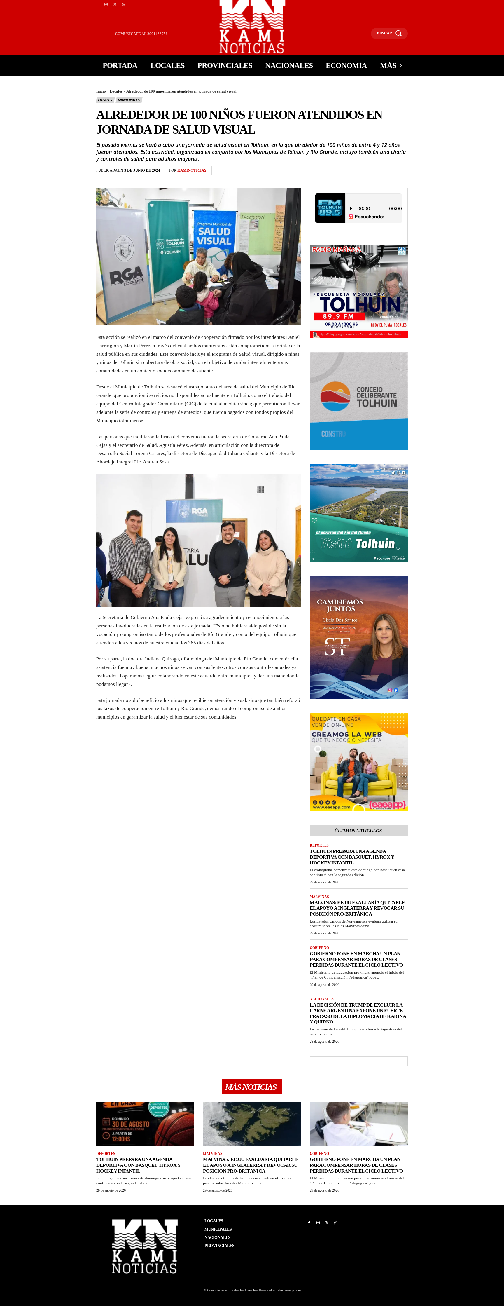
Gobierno (319, 948)
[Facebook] (97, 4)
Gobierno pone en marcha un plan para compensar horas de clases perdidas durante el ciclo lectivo (356, 959)
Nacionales (322, 999)
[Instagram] (106, 4)
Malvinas (319, 897)
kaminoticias (191, 170)
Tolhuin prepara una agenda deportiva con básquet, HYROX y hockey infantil (352, 856)
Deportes (319, 845)
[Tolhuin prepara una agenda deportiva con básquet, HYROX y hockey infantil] (145, 1124)
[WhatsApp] (124, 4)
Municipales (129, 99)
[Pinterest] (249, 171)
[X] (115, 4)
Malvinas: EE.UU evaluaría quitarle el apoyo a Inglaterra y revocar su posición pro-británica (357, 908)
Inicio (101, 91)
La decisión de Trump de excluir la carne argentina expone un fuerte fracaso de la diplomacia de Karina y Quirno (358, 1013)
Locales (116, 91)
